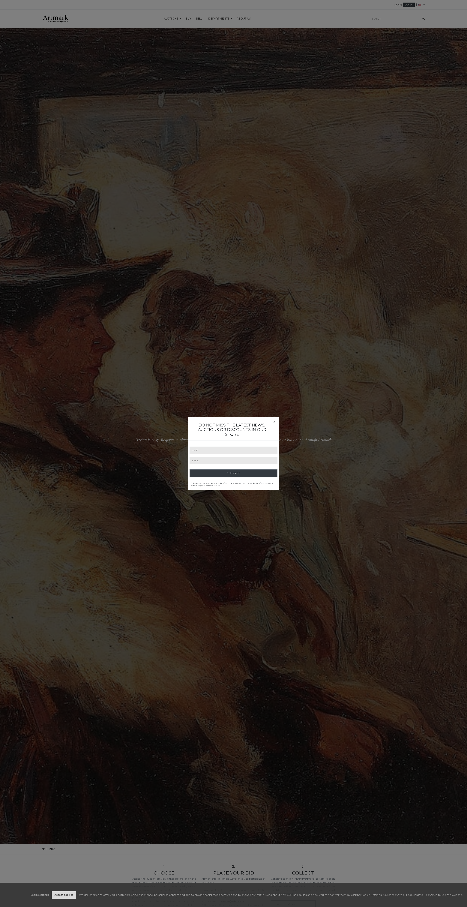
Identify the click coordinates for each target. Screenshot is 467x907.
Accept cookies (64, 894)
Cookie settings (39, 894)
